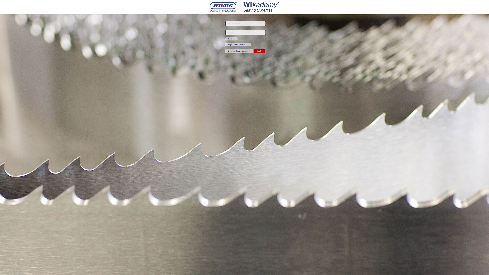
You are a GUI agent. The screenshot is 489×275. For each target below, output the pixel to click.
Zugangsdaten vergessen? (239, 51)
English (231, 39)
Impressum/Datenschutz (238, 45)
